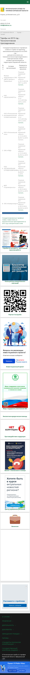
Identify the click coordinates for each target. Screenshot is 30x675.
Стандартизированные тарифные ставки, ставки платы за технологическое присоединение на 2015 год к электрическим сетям (14, 220)
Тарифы (19, 32)
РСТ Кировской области (7, 32)
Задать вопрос (12, 670)
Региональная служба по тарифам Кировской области (17, 10)
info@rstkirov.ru (5, 25)
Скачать (20, 85)
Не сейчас (22, 670)
